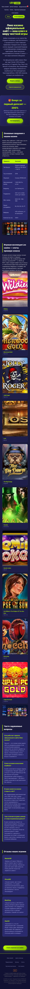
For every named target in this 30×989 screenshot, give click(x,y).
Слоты (11, 9)
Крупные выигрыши (19, 9)
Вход (8, 16)
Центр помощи (14, 6)
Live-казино (15, 13)
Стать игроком (18, 16)
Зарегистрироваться (15, 87)
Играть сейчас (15, 81)
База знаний (5, 6)
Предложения (23, 6)
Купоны (7, 9)
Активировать (15, 120)
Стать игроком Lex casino (15, 947)
